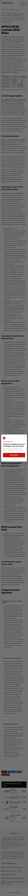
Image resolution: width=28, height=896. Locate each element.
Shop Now (14, 455)
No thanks (14, 459)
